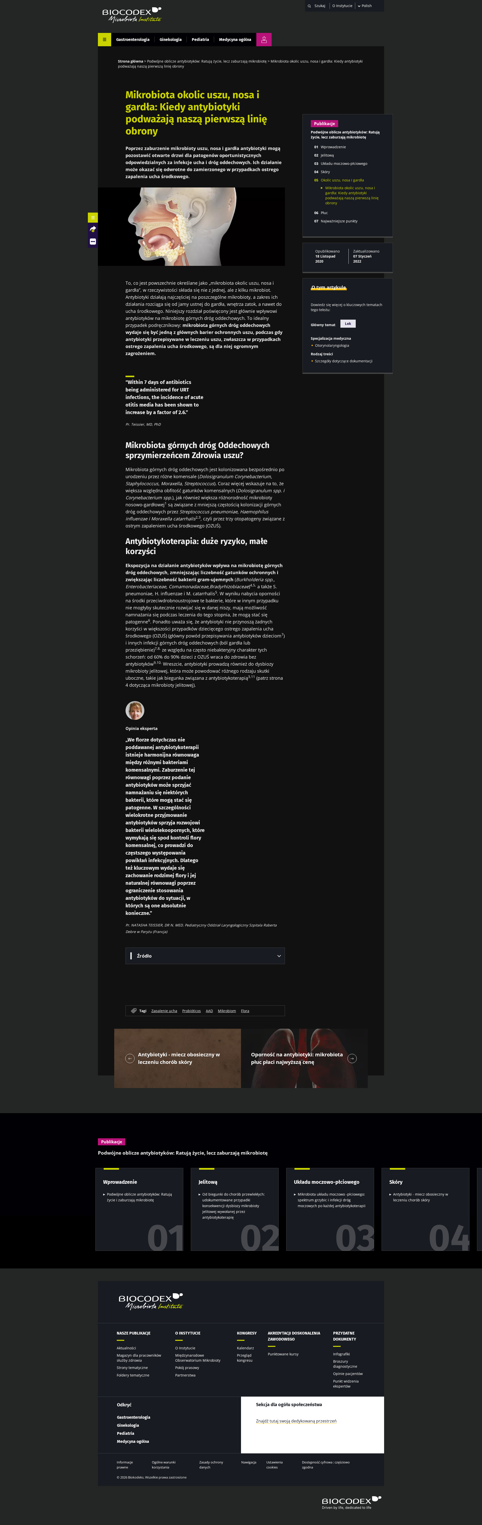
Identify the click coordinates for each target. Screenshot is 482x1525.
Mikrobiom (227, 1010)
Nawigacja (248, 1462)
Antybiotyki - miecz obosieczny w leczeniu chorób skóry (420, 1197)
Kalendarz (245, 1348)
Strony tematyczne (132, 1367)
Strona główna (130, 61)
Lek (348, 323)
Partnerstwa (185, 1375)
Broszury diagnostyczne (345, 1364)
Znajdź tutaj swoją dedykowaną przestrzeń (296, 1421)
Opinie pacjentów (348, 1373)
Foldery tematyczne (133, 1375)
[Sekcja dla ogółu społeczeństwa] (264, 39)
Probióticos (191, 1010)
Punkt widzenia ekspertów (346, 1384)
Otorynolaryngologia (332, 345)
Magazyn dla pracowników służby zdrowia (139, 1358)
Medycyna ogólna (235, 39)
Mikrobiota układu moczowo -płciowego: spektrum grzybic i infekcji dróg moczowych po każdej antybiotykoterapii (332, 1200)
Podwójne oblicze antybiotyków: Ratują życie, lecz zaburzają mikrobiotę (207, 61)
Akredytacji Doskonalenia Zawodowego (294, 1336)
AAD (209, 1010)
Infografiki (341, 1354)
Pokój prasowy (187, 1367)
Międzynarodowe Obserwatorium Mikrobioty (197, 1358)
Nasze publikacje (133, 1333)
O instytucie (187, 1333)
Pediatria (200, 39)
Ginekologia (171, 39)
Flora (245, 1010)
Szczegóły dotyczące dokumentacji (344, 361)
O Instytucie (342, 5)
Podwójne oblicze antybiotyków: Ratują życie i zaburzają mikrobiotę (139, 1197)
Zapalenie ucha (164, 1010)
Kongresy (247, 1333)
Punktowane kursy (283, 1354)
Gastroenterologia (133, 39)
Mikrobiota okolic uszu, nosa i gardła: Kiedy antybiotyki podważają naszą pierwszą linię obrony (352, 195)
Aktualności (126, 1348)
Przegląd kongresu (245, 1358)
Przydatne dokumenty (344, 1336)
